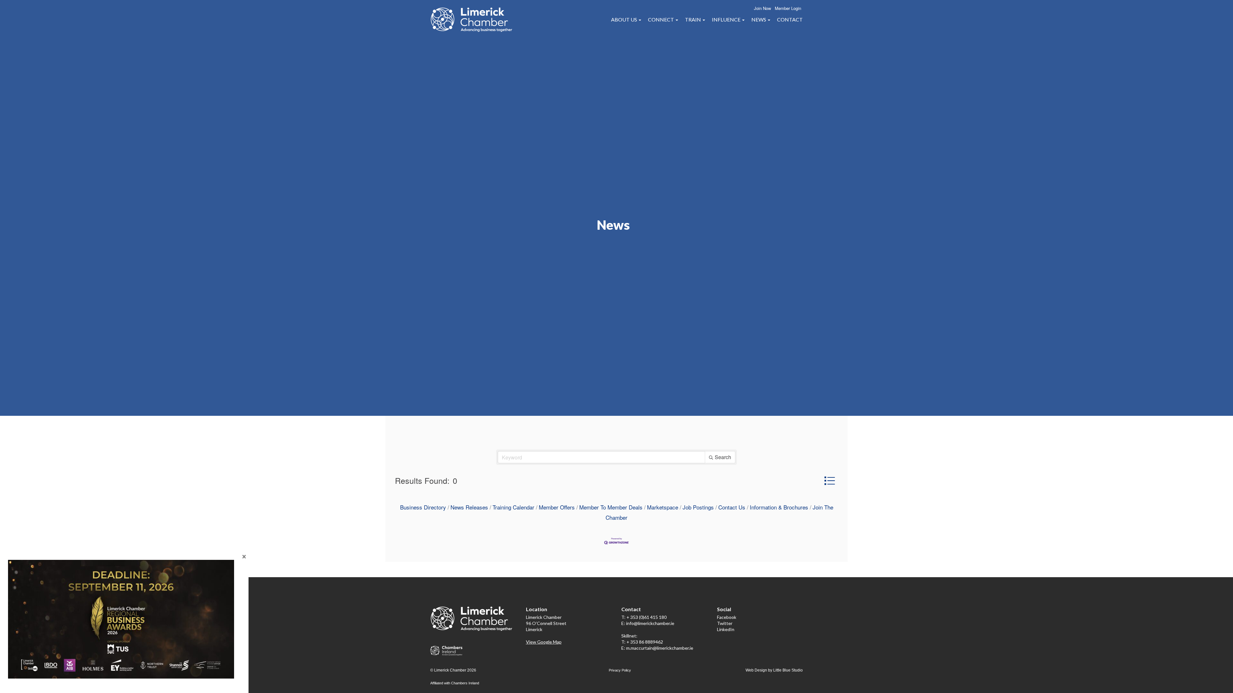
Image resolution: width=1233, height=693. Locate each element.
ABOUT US (624, 19)
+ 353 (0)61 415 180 (646, 617)
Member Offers (557, 507)
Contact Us (731, 507)
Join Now (762, 8)
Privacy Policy (620, 670)
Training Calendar (513, 507)
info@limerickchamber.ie (650, 623)
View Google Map (544, 642)
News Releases (469, 507)
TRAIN (693, 19)
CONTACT (790, 19)
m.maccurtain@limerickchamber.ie (659, 648)
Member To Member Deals (611, 507)
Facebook (726, 617)
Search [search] (723, 457)
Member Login (788, 8)
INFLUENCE (726, 19)
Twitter (724, 623)
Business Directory (423, 507)
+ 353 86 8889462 (644, 642)
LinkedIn (725, 629)
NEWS (759, 19)
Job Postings (698, 507)
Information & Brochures (779, 507)
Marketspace (662, 507)
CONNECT (661, 19)
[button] (829, 480)
